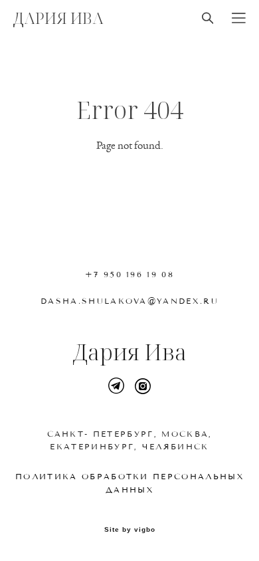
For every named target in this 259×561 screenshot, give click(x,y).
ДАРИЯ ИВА (58, 18)
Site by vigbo (129, 529)
